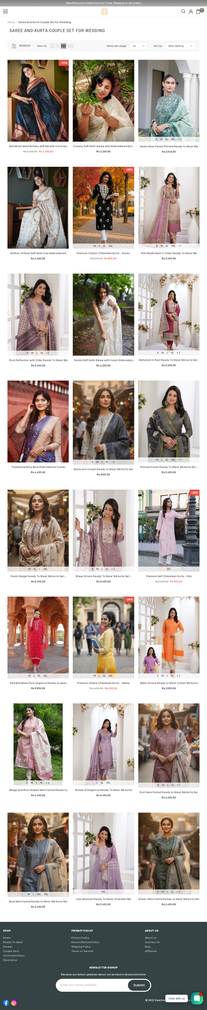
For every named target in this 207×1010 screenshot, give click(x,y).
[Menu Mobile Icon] (5, 11)
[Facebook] (6, 1002)
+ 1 (179, 246)
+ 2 (180, 139)
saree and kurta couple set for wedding (44, 22)
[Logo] (104, 11)
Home (11, 22)
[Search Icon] (183, 12)
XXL (173, 139)
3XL (46, 894)
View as (42, 46)
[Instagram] (14, 1002)
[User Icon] (191, 12)
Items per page (117, 46)
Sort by (158, 46)
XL (166, 139)
